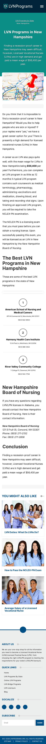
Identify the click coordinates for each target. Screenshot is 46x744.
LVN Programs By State (13, 676)
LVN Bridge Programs (12, 684)
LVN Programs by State (24, 21)
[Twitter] (11, 707)
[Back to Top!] (23, 630)
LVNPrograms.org (17, 739)
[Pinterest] (18, 707)
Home (6, 673)
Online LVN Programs (12, 680)
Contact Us (37, 741)
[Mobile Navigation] (42, 6)
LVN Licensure (10, 688)
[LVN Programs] (18, 6)
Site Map (7, 741)
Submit (39, 724)
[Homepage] (9, 21)
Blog (6, 692)
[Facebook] (4, 707)
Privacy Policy (21, 741)
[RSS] (25, 707)
